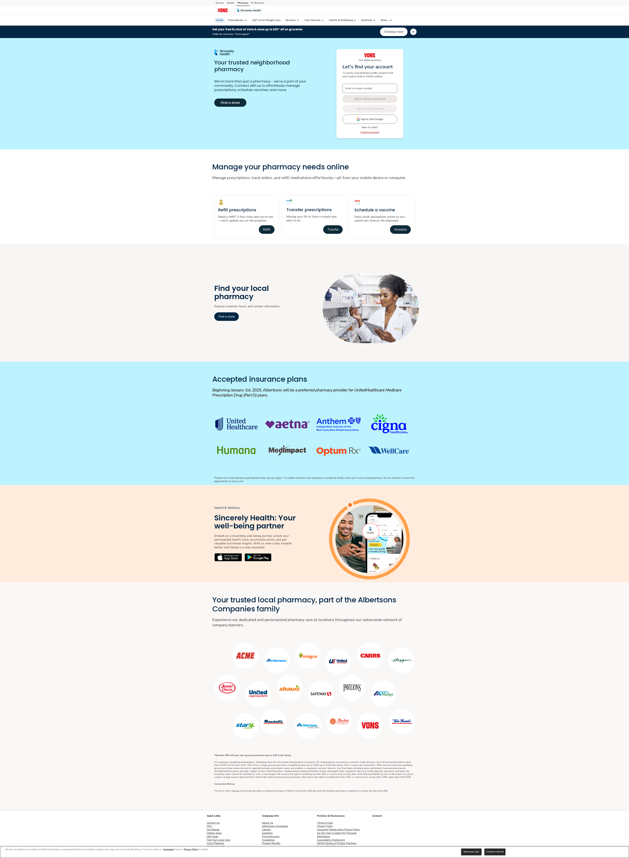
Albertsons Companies (275, 826)
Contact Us (213, 823)
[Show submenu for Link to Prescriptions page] (246, 20)
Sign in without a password (369, 99)
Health (230, 2)
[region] (314, 852)
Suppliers (267, 833)
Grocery (220, 2)
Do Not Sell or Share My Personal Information (336, 834)
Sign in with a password (369, 109)
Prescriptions (236, 20)
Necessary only (471, 851)
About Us (267, 823)
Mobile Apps (214, 833)
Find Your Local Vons (218, 840)
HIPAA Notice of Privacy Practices (337, 843)
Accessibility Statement (331, 840)
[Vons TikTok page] (410, 825)
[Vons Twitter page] (382, 825)
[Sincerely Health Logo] (249, 10)
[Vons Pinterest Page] (389, 825)
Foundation (268, 840)
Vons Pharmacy (215, 843)
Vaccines (290, 20)
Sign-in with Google (371, 119)
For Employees (270, 836)
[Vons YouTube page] (403, 825)
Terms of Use (325, 823)
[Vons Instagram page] (396, 825)
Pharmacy (243, 2)
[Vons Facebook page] (374, 825)
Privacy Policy (325, 826)
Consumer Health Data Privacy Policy (338, 829)
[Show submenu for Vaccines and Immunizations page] (298, 20)
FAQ (209, 826)
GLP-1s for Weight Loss (266, 20)
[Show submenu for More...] (391, 20)
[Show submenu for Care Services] (322, 20)
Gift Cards (212, 836)
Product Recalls (271, 843)
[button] (267, 229)
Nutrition (366, 20)
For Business (257, 2)
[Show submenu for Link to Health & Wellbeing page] (355, 20)
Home (219, 20)
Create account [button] (369, 132)
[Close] (413, 32)
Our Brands (213, 829)
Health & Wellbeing (341, 20)
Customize (168, 849)
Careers (266, 829)
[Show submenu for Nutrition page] (374, 20)
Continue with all (495, 851)
